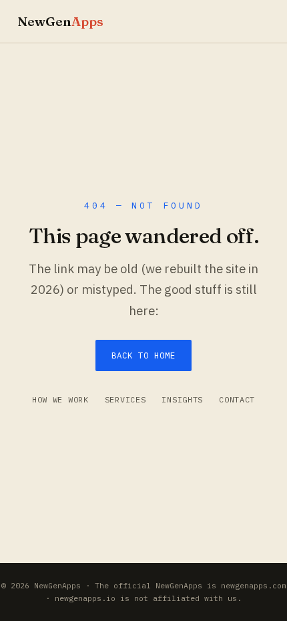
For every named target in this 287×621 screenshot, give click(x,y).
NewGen (60, 21)
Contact (237, 399)
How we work (60, 399)
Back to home (143, 355)
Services (125, 399)
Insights (182, 399)
